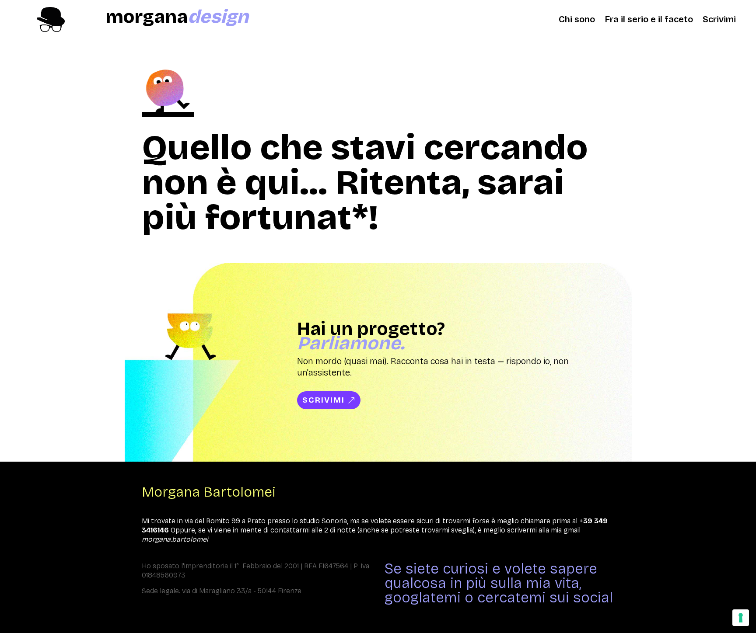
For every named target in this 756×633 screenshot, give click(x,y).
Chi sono (577, 20)
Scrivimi (719, 20)
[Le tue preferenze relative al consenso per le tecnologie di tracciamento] (740, 617)
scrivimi (323, 400)
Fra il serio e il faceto (649, 20)
